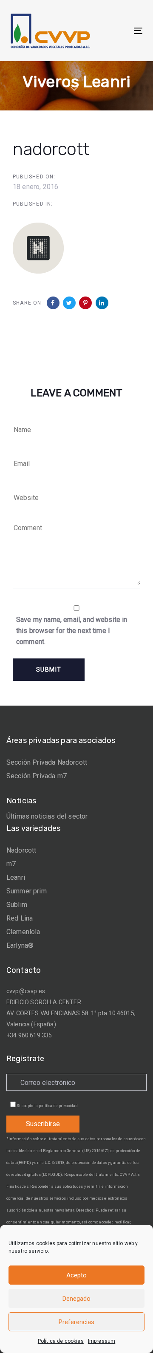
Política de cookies (61, 1341)
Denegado (76, 1298)
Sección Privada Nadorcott (46, 762)
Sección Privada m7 (36, 776)
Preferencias (76, 1322)
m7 (11, 864)
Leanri (15, 877)
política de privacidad (58, 1106)
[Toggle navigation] (120, 31)
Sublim (16, 905)
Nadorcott (21, 850)
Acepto (76, 1275)
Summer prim (26, 891)
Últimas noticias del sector (47, 816)
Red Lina (19, 918)
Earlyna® (20, 945)
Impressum (101, 1341)
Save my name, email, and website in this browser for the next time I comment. (72, 631)
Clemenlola (23, 932)
